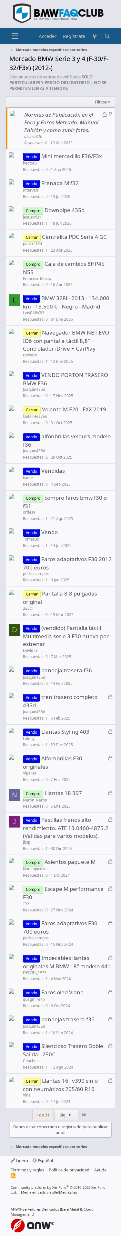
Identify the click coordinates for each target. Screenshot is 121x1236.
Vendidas (53, 470)
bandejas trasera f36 (68, 1019)
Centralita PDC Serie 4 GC (74, 236)
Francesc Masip (37, 278)
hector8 (30, 163)
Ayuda (100, 1170)
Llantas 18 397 (63, 793)
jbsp (26, 842)
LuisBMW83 (33, 313)
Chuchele (31, 1060)
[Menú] (15, 36)
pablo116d (32, 243)
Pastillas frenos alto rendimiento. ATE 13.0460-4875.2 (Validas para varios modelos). (65, 827)
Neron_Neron (35, 800)
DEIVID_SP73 (34, 972)
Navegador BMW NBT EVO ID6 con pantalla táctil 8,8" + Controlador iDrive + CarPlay (66, 340)
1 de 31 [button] (42, 1115)
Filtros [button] (101, 102)
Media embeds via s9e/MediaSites (49, 1192)
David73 (30, 650)
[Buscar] (107, 36)
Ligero (21, 1160)
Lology (29, 738)
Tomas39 (31, 539)
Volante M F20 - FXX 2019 (74, 409)
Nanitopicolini (35, 869)
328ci (28, 608)
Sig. (63, 1115)
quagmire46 (34, 999)
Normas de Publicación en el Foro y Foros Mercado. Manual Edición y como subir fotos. (61, 122)
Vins (26, 1095)
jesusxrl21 (32, 217)
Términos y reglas (27, 1170)
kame (28, 477)
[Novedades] (94, 36)
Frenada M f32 (60, 183)
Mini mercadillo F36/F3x (71, 156)
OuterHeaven (35, 416)
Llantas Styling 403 (65, 731)
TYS (26, 903)
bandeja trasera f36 (66, 670)
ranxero (30, 355)
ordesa (29, 512)
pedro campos (36, 573)
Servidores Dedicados (41, 1209)
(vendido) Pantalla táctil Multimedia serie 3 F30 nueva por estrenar (66, 636)
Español (45, 1160)
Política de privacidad (69, 1170)
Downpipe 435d (65, 210)
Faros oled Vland (62, 992)
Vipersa (29, 773)
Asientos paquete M (70, 861)
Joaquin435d (34, 389)
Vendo (49, 532)
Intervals (31, 190)
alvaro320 (33, 136)
